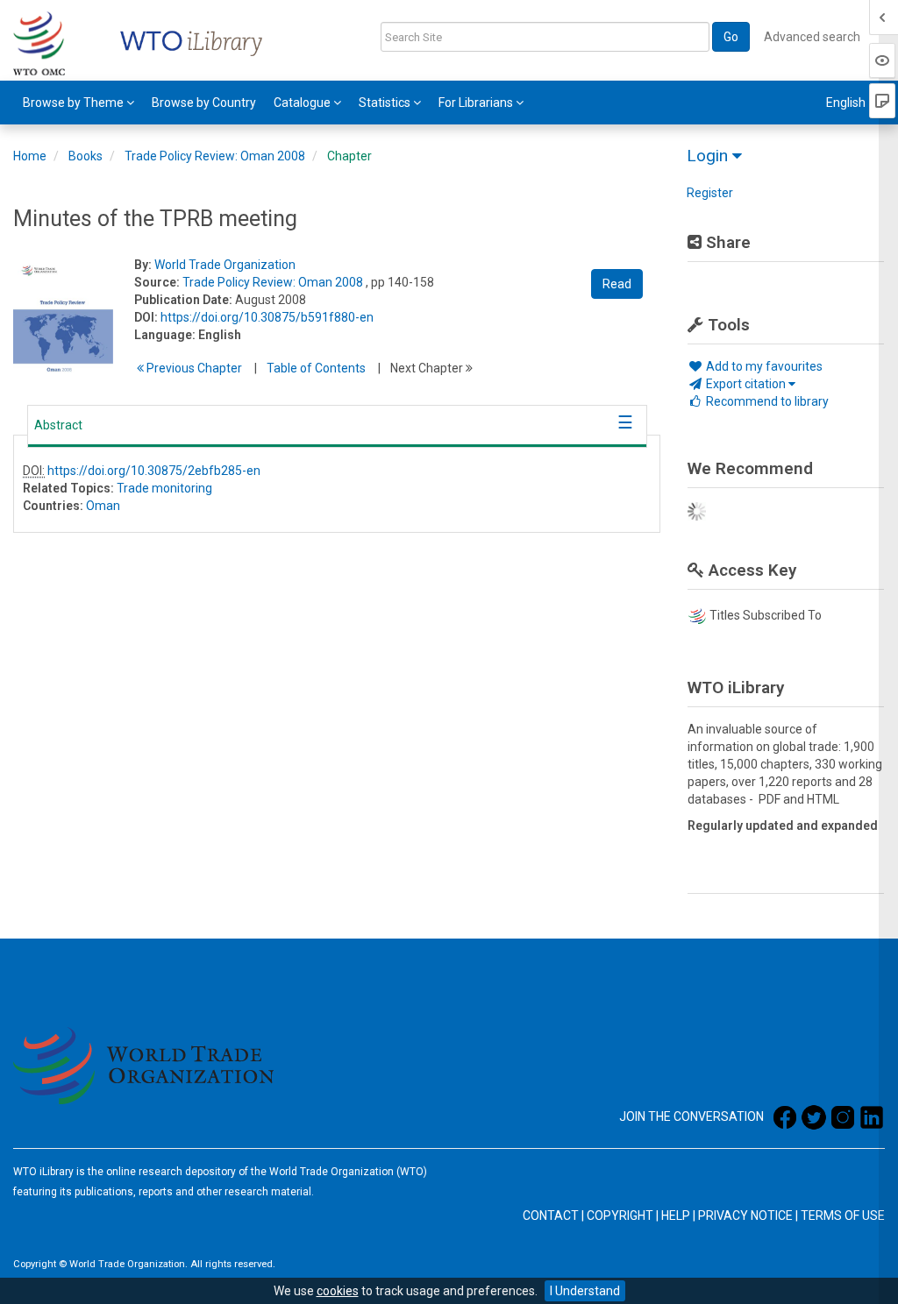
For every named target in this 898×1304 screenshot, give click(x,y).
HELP (675, 1215)
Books (85, 156)
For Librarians (477, 103)
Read (616, 284)
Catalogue (303, 103)
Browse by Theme (74, 103)
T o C (316, 368)
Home (29, 156)
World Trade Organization (225, 265)
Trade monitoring (164, 488)
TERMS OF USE (843, 1215)
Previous (193, 368)
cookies (338, 1291)
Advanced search (812, 37)
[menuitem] (78, 102)
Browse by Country (204, 103)
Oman (103, 506)
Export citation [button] (745, 384)
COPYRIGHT (620, 1215)
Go (730, 37)
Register (710, 193)
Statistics (386, 103)
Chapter (349, 156)
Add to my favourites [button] (763, 366)
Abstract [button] (58, 425)
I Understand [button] (585, 1291)
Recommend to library (766, 401)
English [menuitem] (847, 103)
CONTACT (551, 1215)
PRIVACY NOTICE (745, 1215)
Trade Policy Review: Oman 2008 (215, 156)
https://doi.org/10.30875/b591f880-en (267, 317)
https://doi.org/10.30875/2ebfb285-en (153, 471)
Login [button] (709, 155)
